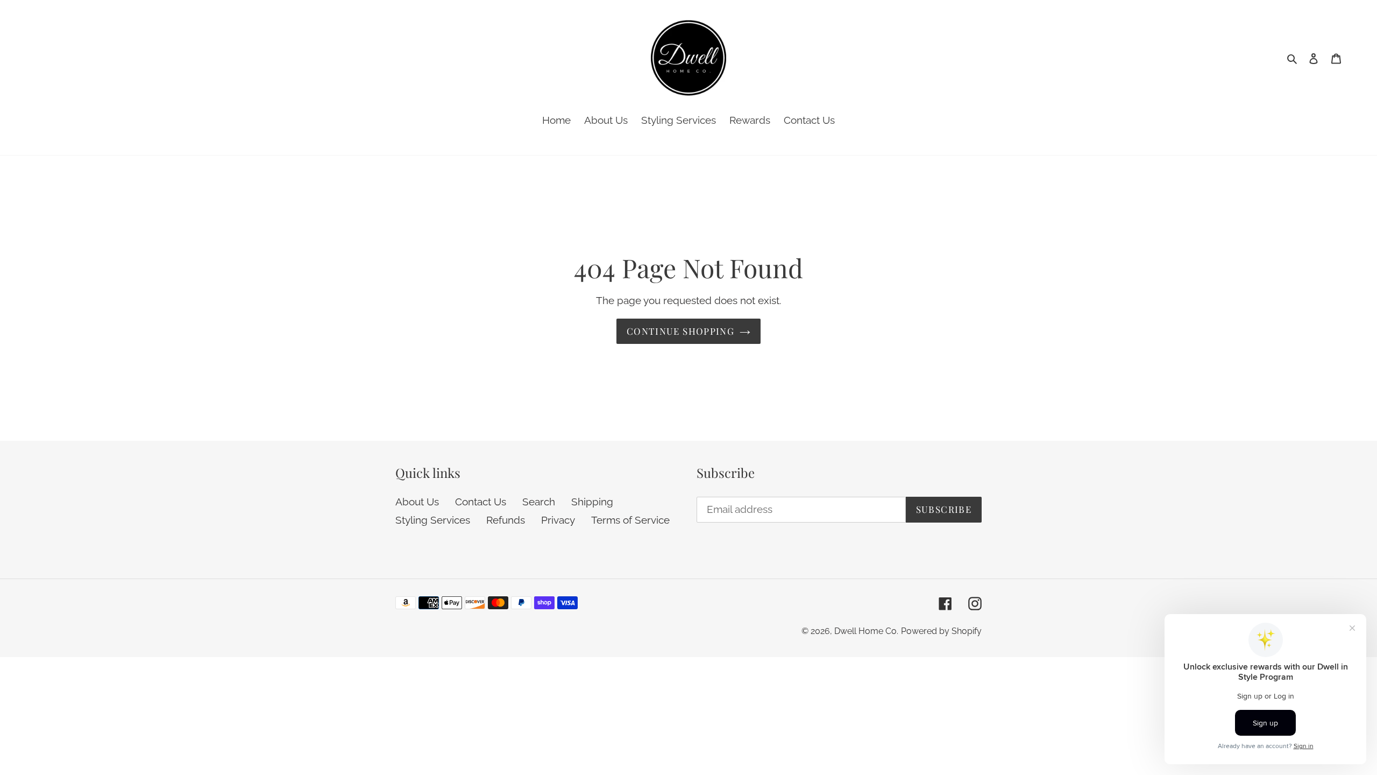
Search (538, 502)
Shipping (592, 502)
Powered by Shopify (941, 631)
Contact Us (480, 502)
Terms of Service (630, 520)
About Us (417, 502)
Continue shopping (680, 331)
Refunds (505, 520)
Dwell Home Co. (866, 631)
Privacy (558, 520)
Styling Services (432, 520)
